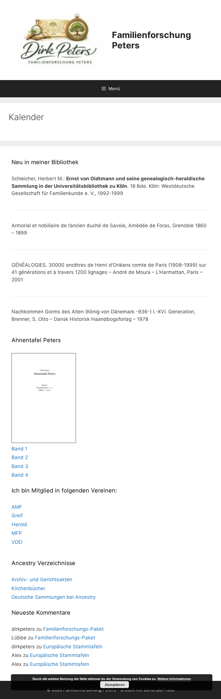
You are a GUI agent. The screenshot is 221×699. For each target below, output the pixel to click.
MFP (17, 533)
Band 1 (19, 449)
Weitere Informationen (174, 679)
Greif (17, 515)
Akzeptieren (115, 684)
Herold (19, 524)
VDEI (17, 542)
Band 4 (20, 475)
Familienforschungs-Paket (73, 629)
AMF (17, 507)
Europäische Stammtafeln (72, 646)
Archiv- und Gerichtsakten (42, 579)
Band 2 (20, 457)
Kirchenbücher (28, 588)
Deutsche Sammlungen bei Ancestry (54, 597)
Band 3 (20, 466)
